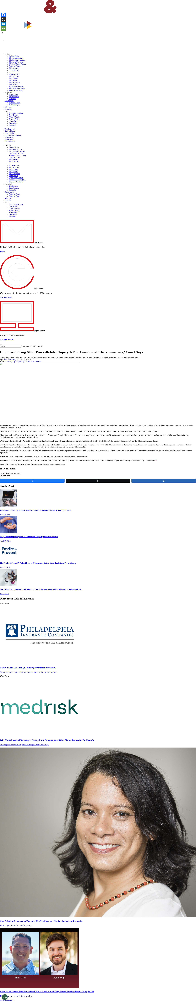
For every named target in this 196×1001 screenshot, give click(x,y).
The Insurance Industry (17, 60)
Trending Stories (10, 129)
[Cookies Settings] (5, 997)
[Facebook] (3, 15)
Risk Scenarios (14, 82)
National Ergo (14, 105)
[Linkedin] (3, 24)
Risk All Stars (14, 76)
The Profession (10, 141)
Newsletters (13, 115)
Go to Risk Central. (6, 297)
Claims (8, 362)
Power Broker (14, 74)
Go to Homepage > (7, 1000)
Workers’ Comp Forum (17, 64)
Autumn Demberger (10, 360)
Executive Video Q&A (17, 88)
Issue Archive (14, 97)
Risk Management (15, 58)
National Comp (14, 66)
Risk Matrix (13, 80)
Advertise (8, 107)
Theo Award (13, 84)
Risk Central (13, 78)
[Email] (3, 28)
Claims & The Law (16, 62)
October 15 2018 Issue (34, 362)
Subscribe (12, 99)
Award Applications (16, 113)
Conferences (9, 101)
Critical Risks (14, 56)
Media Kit (12, 125)
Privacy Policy (14, 119)
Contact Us (13, 123)
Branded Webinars (15, 91)
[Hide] (2, 33)
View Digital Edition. (6, 339)
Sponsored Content (16, 86)
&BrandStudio (14, 117)
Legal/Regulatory (18, 362)
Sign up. (2, 251)
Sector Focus (13, 70)
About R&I (13, 121)
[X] (3, 19)
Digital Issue (13, 95)
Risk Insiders (13, 68)
